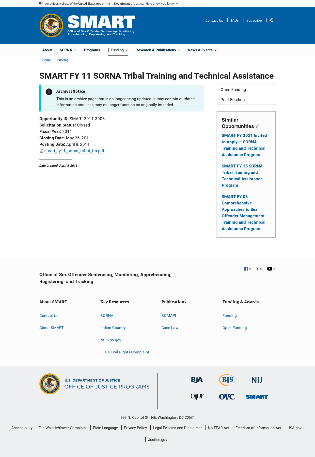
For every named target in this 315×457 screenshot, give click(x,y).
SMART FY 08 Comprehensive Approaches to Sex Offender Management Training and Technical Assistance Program (244, 212)
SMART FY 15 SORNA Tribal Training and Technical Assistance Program (242, 176)
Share (273, 21)
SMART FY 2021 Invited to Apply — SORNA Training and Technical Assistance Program (244, 145)
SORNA (106, 315)
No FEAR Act (218, 428)
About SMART (51, 327)
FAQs (235, 20)
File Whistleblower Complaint (63, 428)
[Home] (101, 25)
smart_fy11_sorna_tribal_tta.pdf (74, 150)
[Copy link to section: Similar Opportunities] (256, 125)
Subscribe (254, 20)
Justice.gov (157, 440)
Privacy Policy (135, 428)
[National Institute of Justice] (257, 378)
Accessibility (21, 428)
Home (46, 60)
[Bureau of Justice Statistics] (227, 383)
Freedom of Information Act (258, 428)
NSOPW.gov (110, 340)
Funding (62, 60)
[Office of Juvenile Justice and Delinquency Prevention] (197, 398)
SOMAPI (168, 315)
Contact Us (214, 20)
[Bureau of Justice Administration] (197, 377)
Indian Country (113, 327)
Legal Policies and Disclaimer (177, 428)
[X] (259, 269)
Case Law (169, 327)
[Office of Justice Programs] (51, 25)
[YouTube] (271, 269)
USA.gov (294, 428)
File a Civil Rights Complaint (124, 352)
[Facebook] (248, 269)
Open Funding (234, 327)
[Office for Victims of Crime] (227, 396)
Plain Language (105, 428)
